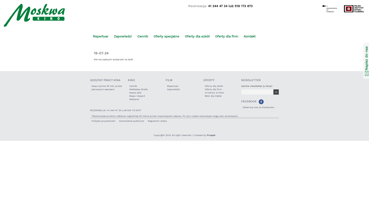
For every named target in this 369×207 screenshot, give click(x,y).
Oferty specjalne (166, 36)
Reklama (134, 99)
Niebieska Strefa (138, 89)
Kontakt (250, 36)
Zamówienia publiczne (131, 121)
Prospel (211, 135)
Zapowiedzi (123, 36)
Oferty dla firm (226, 36)
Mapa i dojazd (137, 96)
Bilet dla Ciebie (213, 96)
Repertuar (100, 36)
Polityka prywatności (103, 121)
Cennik (142, 36)
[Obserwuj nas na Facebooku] (261, 101)
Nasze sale (135, 92)
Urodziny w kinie (214, 92)
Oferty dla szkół (197, 36)
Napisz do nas (366, 58)
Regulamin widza (157, 121)
